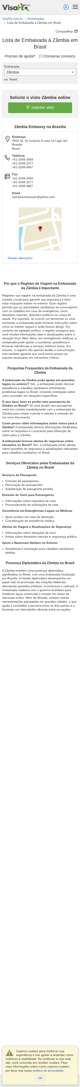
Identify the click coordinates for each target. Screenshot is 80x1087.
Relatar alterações (20, 258)
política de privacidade (48, 1070)
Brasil (10, 79)
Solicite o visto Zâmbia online (40, 97)
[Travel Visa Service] (16, 7)
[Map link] (40, 229)
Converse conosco (59, 56)
